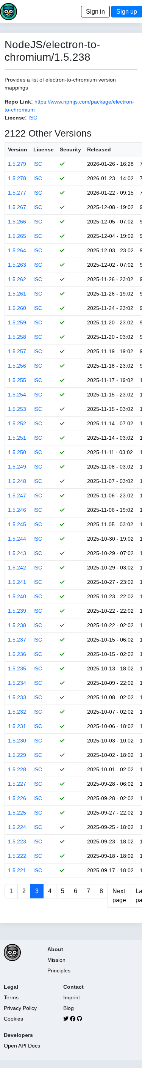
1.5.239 (17, 611)
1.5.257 (17, 351)
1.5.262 (17, 279)
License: (16, 118)
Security (70, 149)
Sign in (95, 11)
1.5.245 (17, 524)
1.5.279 (17, 164)
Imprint (71, 997)
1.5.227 (17, 784)
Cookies (13, 1019)
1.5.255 (17, 380)
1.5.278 (17, 178)
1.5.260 (17, 308)
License (43, 149)
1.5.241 (17, 582)
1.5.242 (17, 568)
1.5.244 (17, 539)
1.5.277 (17, 193)
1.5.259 (17, 322)
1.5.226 (17, 798)
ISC (32, 118)
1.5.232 (17, 712)
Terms (11, 997)
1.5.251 (17, 438)
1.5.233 (17, 697)
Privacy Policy (20, 1008)
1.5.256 (17, 366)
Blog (68, 1008)
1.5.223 (17, 841)
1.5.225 (17, 813)
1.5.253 (17, 409)
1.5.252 (17, 423)
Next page (119, 895)
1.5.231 (17, 726)
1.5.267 (17, 207)
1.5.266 (17, 222)
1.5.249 (17, 467)
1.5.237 (17, 640)
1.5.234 (17, 683)
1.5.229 (17, 755)
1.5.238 (17, 625)
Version (17, 149)
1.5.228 (17, 769)
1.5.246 (17, 510)
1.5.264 (17, 250)
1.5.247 (17, 495)
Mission (56, 960)
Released (99, 149)
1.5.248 (17, 481)
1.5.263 (17, 265)
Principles (58, 970)
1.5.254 (17, 395)
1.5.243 (17, 553)
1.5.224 (17, 827)
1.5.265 (17, 236)
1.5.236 (17, 654)
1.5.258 (17, 337)
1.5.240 (17, 596)
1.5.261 (17, 294)
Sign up (126, 11)
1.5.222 (17, 856)
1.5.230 (17, 741)
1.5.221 (17, 870)
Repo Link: (19, 102)
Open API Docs (22, 1046)
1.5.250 (17, 452)
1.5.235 (17, 668)
